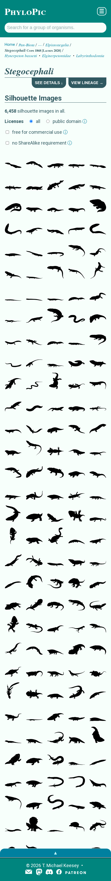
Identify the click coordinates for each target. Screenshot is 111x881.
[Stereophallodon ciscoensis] (76, 580)
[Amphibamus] (13, 602)
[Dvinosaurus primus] (98, 580)
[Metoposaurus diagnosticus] (76, 802)
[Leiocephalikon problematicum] (76, 337)
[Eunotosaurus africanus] (13, 669)
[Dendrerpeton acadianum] (55, 381)
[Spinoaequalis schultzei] (13, 691)
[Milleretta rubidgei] (34, 625)
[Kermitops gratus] (76, 647)
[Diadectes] (13, 448)
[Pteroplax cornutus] (98, 226)
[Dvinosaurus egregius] (55, 558)
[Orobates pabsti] (34, 492)
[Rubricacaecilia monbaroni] (76, 779)
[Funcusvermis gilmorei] (55, 757)
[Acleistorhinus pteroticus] (98, 602)
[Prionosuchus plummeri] (98, 757)
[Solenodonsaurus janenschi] (98, 248)
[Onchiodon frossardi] (76, 536)
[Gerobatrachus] (13, 757)
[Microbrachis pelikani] (34, 403)
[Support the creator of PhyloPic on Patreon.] (75, 872)
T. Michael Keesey (60, 865)
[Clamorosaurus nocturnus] (55, 514)
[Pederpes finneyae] (34, 204)
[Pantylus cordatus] (98, 359)
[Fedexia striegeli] (34, 802)
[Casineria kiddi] (98, 271)
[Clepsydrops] (98, 558)
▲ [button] (55, 853)
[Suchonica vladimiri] (13, 403)
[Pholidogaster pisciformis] (76, 226)
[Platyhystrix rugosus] (34, 824)
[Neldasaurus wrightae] (13, 558)
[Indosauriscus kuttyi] (55, 425)
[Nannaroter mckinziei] (98, 425)
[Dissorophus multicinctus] (34, 536)
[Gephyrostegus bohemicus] (76, 248)
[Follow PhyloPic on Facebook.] (59, 872)
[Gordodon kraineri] (13, 846)
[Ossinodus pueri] (13, 204)
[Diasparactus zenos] (76, 470)
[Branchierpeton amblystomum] (34, 558)
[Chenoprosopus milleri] (13, 470)
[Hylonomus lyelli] (34, 337)
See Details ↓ (49, 83)
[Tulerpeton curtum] (34, 226)
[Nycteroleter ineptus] (34, 580)
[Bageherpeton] (34, 846)
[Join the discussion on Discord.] (49, 872)
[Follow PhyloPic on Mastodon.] (39, 872)
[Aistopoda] (34, 381)
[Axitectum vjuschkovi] (76, 425)
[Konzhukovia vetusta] (98, 779)
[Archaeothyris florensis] (55, 580)
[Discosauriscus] (76, 492)
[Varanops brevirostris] (13, 713)
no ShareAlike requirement (42, 143)
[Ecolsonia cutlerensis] (34, 779)
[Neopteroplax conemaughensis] (55, 248)
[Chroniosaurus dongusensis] (13, 381)
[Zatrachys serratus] (13, 625)
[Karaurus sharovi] (34, 691)
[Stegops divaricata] (55, 492)
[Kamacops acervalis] (34, 757)
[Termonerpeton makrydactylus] (76, 403)
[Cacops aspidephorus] (98, 802)
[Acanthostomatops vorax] (13, 536)
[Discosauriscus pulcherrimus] (98, 514)
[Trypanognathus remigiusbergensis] (13, 514)
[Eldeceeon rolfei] (98, 337)
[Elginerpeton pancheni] (13, 160)
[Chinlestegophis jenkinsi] (55, 846)
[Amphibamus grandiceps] (34, 602)
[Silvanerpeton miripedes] (34, 315)
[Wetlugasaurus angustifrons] (76, 713)
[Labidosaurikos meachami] (76, 558)
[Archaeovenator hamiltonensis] (34, 448)
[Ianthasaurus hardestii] (76, 824)
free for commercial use (40, 132)
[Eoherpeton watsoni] (13, 248)
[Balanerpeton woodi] (76, 381)
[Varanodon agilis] (98, 625)
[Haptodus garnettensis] (13, 802)
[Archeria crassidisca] (34, 425)
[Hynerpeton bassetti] (55, 160)
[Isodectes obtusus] (34, 647)
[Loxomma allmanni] (76, 293)
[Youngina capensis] (98, 824)
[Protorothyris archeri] (13, 315)
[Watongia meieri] (55, 669)
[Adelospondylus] (13, 359)
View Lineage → (87, 83)
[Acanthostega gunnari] (76, 160)
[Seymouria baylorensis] (76, 448)
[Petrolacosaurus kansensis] (98, 403)
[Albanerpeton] (76, 691)
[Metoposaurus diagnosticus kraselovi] (13, 779)
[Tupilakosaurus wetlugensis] (13, 580)
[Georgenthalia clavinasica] (55, 602)
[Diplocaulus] (55, 536)
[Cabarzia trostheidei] (76, 669)
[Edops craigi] (98, 315)
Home (10, 44)
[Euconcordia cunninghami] (13, 492)
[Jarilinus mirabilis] (98, 448)
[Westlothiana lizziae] (13, 293)
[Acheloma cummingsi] (98, 536)
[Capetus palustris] (98, 470)
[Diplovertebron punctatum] (55, 226)
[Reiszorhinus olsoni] (55, 470)
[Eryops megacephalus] (98, 647)
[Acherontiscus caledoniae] (34, 293)
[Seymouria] (55, 448)
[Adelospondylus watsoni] (76, 315)
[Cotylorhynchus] (55, 647)
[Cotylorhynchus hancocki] (34, 669)
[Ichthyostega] (98, 182)
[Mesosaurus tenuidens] (13, 647)
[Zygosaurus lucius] (98, 846)
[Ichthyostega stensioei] (98, 204)
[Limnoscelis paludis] (55, 359)
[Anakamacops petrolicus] (34, 514)
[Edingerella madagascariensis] (98, 735)
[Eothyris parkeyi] (76, 602)
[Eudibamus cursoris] (76, 625)
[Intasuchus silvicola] (98, 691)
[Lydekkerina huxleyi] (55, 625)
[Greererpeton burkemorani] (13, 226)
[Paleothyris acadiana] (34, 359)
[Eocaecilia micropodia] (55, 779)
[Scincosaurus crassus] (76, 271)
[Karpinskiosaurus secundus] (13, 425)
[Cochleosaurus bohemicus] (98, 293)
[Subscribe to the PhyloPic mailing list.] (28, 872)
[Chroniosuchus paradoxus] (55, 403)
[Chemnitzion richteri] (76, 514)
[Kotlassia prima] (55, 315)
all (38, 121)
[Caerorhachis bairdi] (55, 271)
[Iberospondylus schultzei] (34, 470)
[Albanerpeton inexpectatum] (13, 735)
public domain (70, 121)
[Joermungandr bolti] (76, 359)
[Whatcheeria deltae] (55, 204)
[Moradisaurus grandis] (98, 492)
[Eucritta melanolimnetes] (13, 271)
